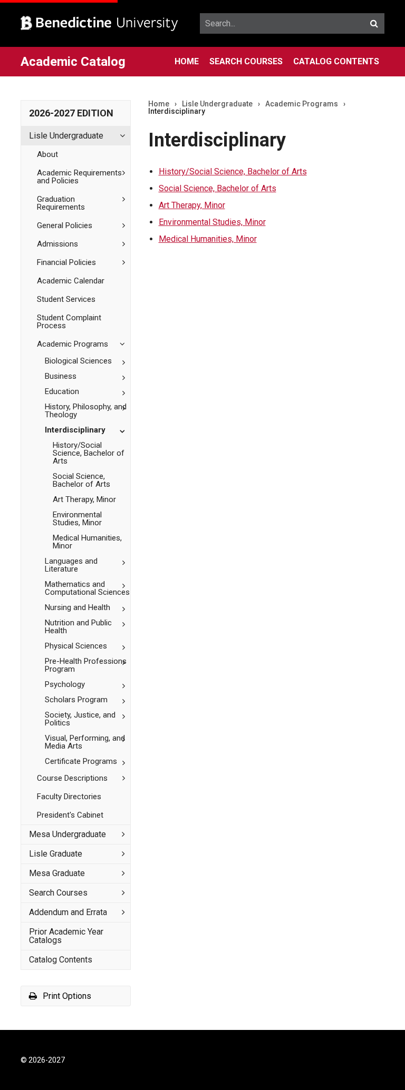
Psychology (65, 684)
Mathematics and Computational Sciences (87, 588)
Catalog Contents (336, 61)
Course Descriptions (72, 778)
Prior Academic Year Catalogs (66, 936)
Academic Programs (72, 344)
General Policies (64, 225)
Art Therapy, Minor (84, 499)
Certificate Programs (81, 761)
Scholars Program (76, 699)
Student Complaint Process (69, 321)
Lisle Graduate (55, 854)
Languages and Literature (71, 565)
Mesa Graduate (57, 873)
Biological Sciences (78, 361)
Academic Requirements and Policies (79, 176)
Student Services (66, 299)
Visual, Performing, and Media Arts (85, 742)
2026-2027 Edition (71, 113)
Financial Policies (66, 262)
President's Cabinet (70, 815)
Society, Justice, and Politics (80, 719)
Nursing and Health (77, 607)
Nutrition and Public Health (78, 626)
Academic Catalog (73, 61)
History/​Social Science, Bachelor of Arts (88, 453)
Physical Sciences (76, 646)
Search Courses (246, 61)
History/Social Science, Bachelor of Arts (233, 171)
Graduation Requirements (61, 203)
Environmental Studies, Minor (77, 518)
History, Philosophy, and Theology (86, 410)
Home (187, 61)
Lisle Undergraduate (66, 136)
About (47, 154)
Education (62, 391)
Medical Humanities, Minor (87, 542)
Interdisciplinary (75, 430)
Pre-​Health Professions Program (86, 665)
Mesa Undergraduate (67, 834)
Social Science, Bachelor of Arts (81, 480)
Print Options (66, 996)
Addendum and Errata (68, 912)
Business (60, 376)
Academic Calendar (70, 281)
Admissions (57, 244)
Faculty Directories (69, 796)
